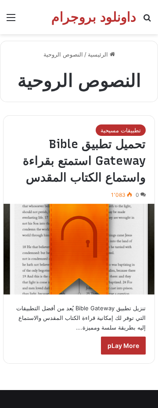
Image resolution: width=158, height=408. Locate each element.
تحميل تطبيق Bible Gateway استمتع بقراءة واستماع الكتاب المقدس (84, 160)
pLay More (123, 345)
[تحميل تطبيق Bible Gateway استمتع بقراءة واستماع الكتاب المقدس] (79, 249)
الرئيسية (99, 54)
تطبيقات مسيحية (121, 130)
